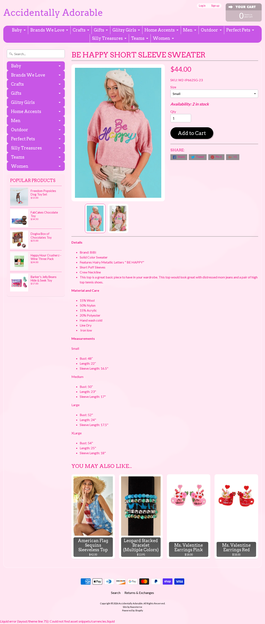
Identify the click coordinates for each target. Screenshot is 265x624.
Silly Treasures (107, 38)
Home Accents (160, 30)
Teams (138, 38)
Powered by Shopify (132, 610)
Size (173, 87)
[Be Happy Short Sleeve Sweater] (95, 218)
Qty (173, 111)
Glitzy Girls (124, 30)
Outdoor (209, 30)
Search (115, 593)
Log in (202, 5)
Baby (17, 30)
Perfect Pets (238, 30)
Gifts (99, 30)
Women (161, 38)
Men (188, 30)
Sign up (215, 5)
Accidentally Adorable (53, 12)
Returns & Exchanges (139, 593)
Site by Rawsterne (132, 607)
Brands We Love (47, 30)
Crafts (79, 30)
